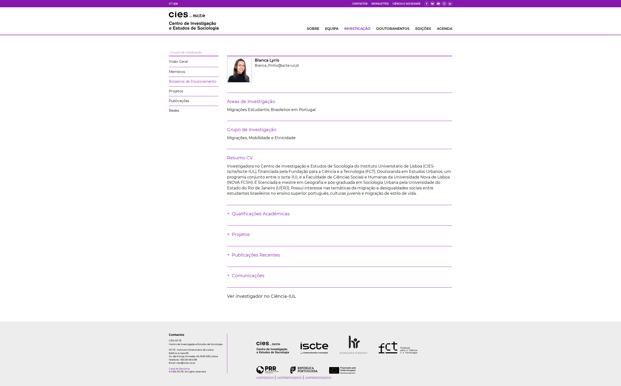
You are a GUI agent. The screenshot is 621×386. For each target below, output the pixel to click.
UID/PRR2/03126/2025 (318, 377)
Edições (423, 28)
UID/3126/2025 (265, 377)
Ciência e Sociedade (406, 3)
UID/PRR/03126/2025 (289, 377)
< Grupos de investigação (185, 52)
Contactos (360, 3)
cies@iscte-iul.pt (185, 363)
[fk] (444, 3)
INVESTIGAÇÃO (357, 28)
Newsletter (380, 3)
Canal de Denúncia (179, 368)
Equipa (331, 28)
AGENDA (444, 28)
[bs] (432, 3)
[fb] (427, 3)
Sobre (313, 28)
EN (175, 4)
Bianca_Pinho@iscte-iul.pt (277, 65)
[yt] (438, 3)
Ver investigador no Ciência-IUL (261, 296)
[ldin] (450, 3)
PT (171, 4)
